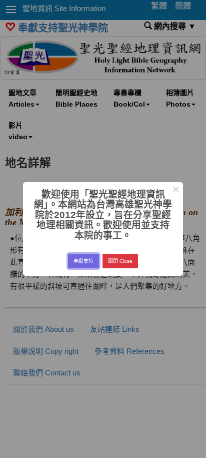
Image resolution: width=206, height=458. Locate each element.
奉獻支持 (84, 261)
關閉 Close (120, 261)
